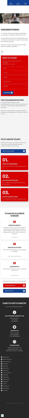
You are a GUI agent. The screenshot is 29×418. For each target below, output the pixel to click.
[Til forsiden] (14, 9)
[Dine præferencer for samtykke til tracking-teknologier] (2, 415)
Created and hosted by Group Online (14, 403)
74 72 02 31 (16, 332)
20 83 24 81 (15, 334)
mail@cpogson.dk (16, 336)
